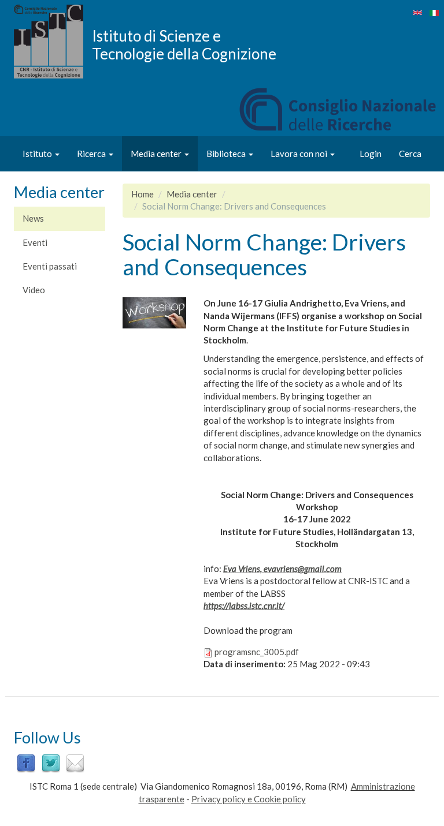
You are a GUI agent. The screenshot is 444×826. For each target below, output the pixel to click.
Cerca (410, 153)
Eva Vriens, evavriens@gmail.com (282, 568)
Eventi (35, 242)
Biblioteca (226, 153)
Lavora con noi (300, 153)
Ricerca (92, 153)
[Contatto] (75, 762)
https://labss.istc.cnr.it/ (244, 605)
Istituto (38, 153)
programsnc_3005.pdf (256, 651)
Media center (157, 153)
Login (371, 153)
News (33, 218)
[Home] (53, 42)
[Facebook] (26, 762)
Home (142, 194)
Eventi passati (50, 266)
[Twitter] (51, 762)
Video (34, 290)
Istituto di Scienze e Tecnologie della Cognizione (184, 44)
